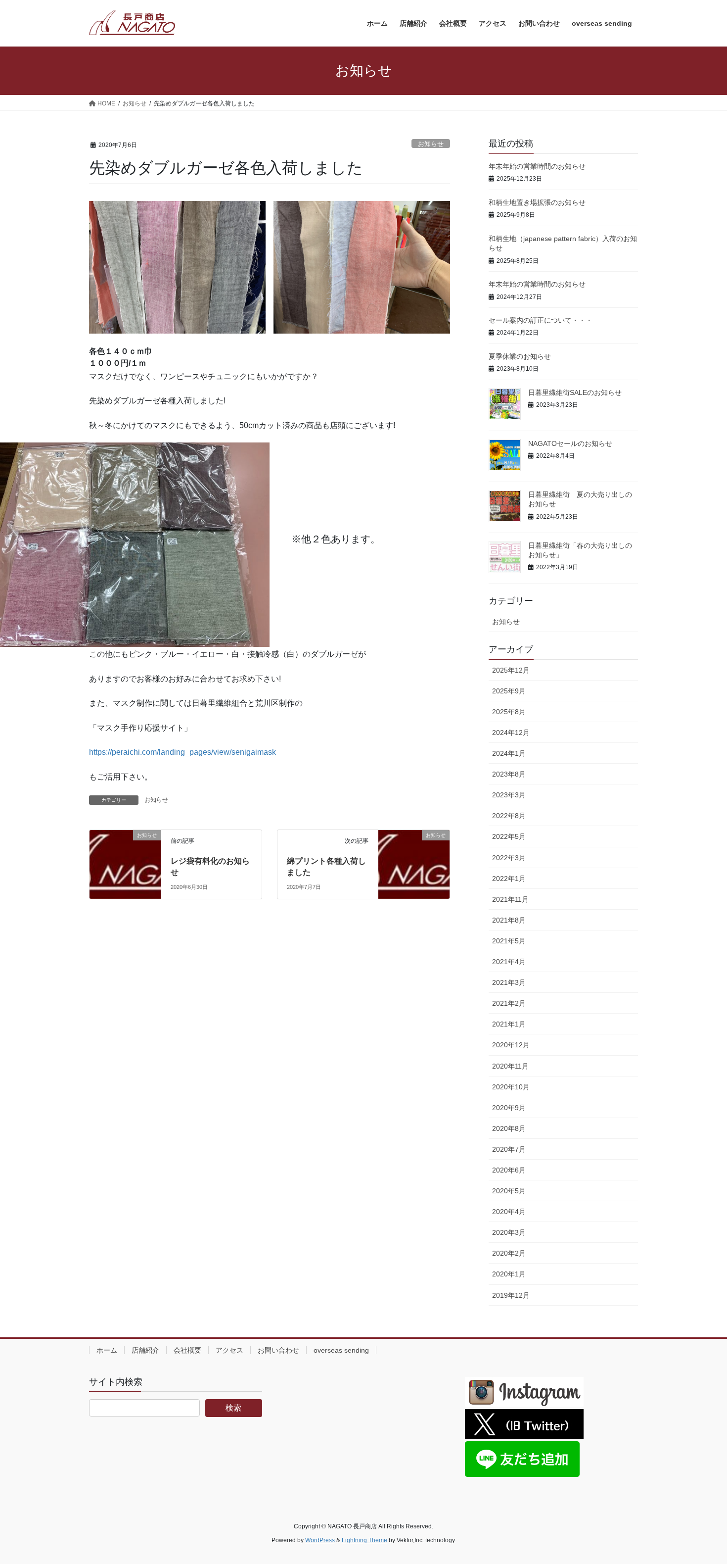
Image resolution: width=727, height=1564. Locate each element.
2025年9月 (509, 691)
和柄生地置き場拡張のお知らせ (537, 202)
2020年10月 (511, 1087)
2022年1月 (509, 878)
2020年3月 (509, 1232)
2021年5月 (509, 941)
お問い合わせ (278, 1350)
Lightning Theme (364, 1540)
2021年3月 (509, 982)
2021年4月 (509, 962)
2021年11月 (510, 899)
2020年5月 (509, 1191)
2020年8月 (509, 1128)
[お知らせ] (125, 844)
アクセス (229, 1350)
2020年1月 (509, 1274)
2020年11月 (510, 1066)
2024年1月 (509, 753)
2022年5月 (509, 836)
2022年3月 (509, 858)
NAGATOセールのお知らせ (570, 443)
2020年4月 (509, 1212)
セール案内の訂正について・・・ (540, 320)
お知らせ (431, 143)
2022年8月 (509, 816)
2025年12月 (511, 670)
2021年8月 (509, 920)
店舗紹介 (145, 1350)
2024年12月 (511, 732)
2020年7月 (509, 1149)
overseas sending (341, 1350)
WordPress (320, 1540)
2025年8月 (509, 712)
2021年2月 (509, 1003)
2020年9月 (509, 1108)
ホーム (106, 1350)
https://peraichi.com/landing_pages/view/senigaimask (182, 752)
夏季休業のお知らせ (520, 356)
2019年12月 (511, 1295)
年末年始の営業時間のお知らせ (537, 166)
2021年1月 (509, 1024)
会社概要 (187, 1350)
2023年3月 (509, 795)
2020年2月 (509, 1253)
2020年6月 (509, 1170)
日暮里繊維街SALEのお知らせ (575, 392)
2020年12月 (511, 1045)
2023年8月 (509, 774)
